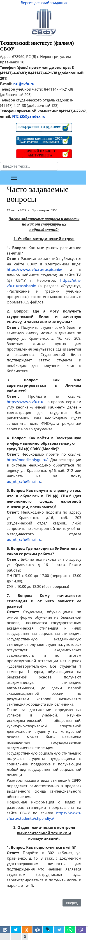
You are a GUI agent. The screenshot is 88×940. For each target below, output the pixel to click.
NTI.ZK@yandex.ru (29, 116)
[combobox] (29, 166)
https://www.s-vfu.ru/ (25, 401)
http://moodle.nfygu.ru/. (28, 459)
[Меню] (14, 178)
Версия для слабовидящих (44, 2)
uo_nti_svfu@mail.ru (24, 481)
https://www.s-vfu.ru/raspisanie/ (34, 269)
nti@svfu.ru (24, 83)
